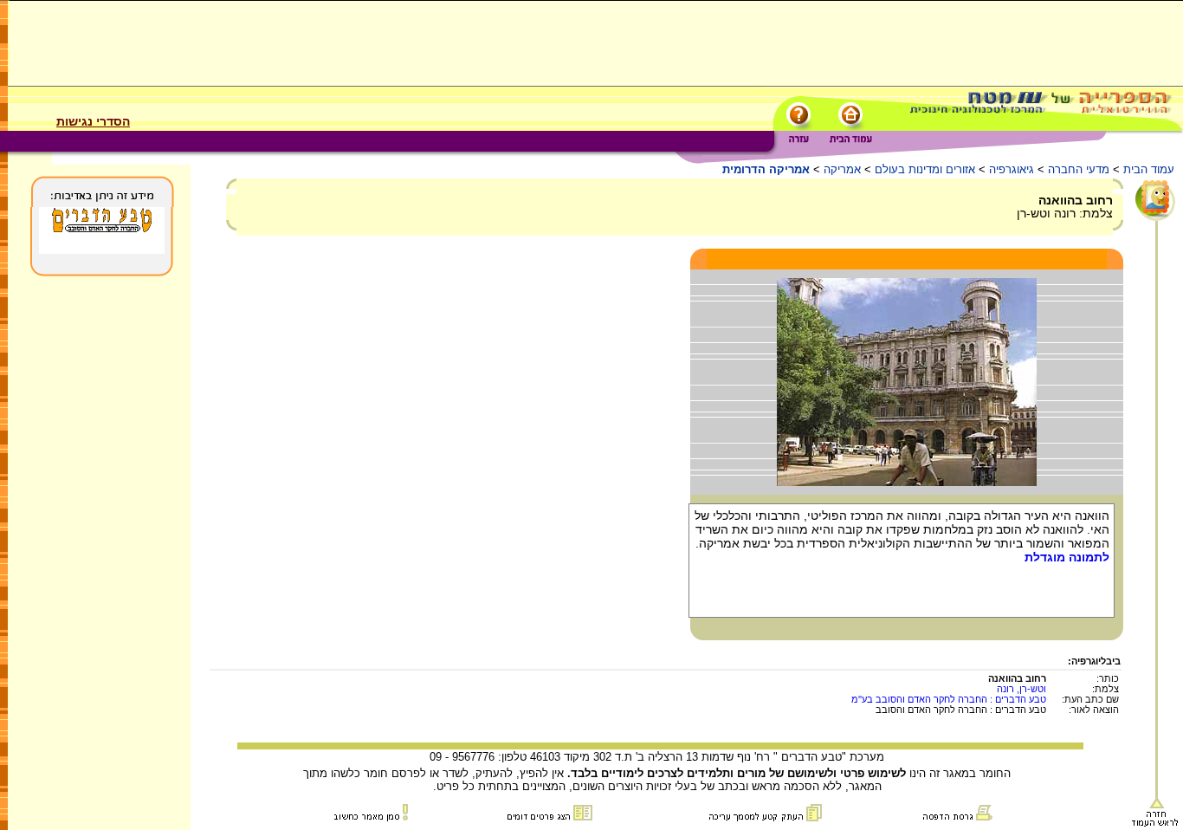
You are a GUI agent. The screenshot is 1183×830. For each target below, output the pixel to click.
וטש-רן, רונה (1021, 689)
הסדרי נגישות (93, 121)
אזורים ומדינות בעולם (925, 169)
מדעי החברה (1078, 169)
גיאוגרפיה (1011, 169)
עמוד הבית (1148, 169)
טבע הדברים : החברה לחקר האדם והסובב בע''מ (948, 699)
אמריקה (842, 169)
